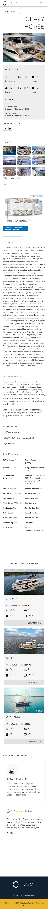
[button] (9, 47)
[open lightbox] (24, 47)
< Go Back (11, 11)
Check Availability (34, 554)
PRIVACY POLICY (18, 895)
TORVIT (24, 905)
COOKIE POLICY (30, 895)
